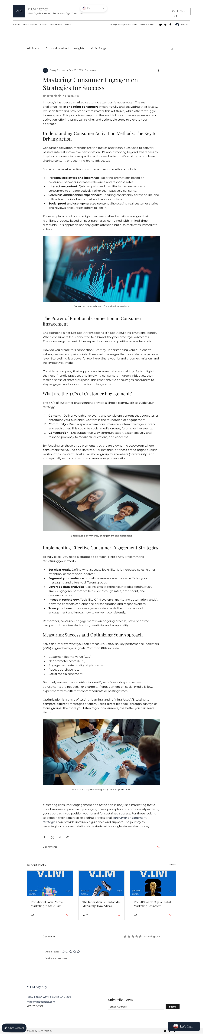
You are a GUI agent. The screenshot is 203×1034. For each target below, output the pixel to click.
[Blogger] (165, 24)
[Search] (176, 16)
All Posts (33, 48)
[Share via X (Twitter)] (52, 837)
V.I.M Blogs (98, 48)
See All (172, 864)
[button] (172, 48)
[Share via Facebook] (44, 837)
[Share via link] (67, 837)
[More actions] (158, 70)
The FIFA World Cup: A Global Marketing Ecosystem (152, 904)
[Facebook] (170, 24)
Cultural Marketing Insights (65, 48)
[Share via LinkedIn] (59, 837)
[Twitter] (160, 24)
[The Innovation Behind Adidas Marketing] (101, 883)
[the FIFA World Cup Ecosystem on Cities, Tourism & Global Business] (153, 883)
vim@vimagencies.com (124, 24)
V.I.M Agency (38, 9)
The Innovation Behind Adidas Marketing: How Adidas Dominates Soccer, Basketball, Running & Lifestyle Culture (101, 904)
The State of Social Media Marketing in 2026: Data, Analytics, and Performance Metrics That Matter (48, 904)
